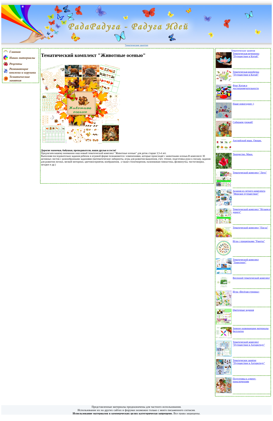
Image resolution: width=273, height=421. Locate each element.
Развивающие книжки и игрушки (22, 70)
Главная (15, 51)
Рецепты (15, 63)
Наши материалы (22, 57)
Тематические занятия (136, 45)
